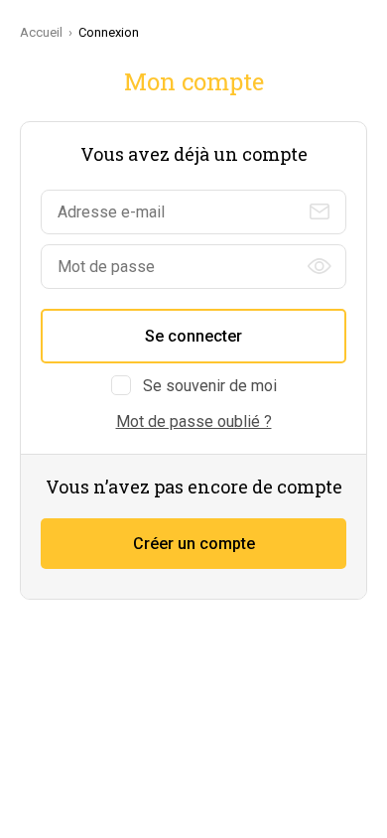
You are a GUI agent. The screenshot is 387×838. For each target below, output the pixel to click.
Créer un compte (194, 543)
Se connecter (193, 336)
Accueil (41, 32)
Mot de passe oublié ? (194, 421)
